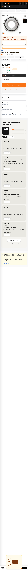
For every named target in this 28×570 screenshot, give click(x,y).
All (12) (4, 136)
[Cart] (26, 3)
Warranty (23, 10)
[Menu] (2, 3)
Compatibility (4, 10)
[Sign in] (23, 3)
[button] (11, 24)
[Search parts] (20, 3)
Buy (25, 567)
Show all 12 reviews (13, 240)
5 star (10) (11, 136)
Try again (15, 561)
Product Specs (12, 10)
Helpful (7, 152)
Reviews (18, 10)
